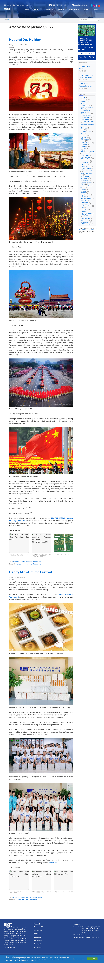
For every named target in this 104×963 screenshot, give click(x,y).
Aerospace (85, 202)
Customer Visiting (86, 116)
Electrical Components (87, 121)
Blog (85, 9)
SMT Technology (86, 198)
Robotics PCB (86, 218)
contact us (52, 863)
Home (27, 9)
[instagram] (11, 947)
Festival (29, 561)
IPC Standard (85, 139)
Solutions (83, 200)
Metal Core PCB (85, 142)
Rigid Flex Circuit (86, 195)
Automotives (85, 204)
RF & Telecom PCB (87, 215)
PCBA (82, 184)
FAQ (82, 130)
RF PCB (83, 193)
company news (19, 561)
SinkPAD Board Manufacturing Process (85, 86)
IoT (83, 207)
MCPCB (62, 518)
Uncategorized (22, 564)
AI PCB (83, 98)
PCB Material (85, 177)
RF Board (83, 191)
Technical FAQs (86, 131)
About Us (37, 9)
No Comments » (36, 564)
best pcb (83, 100)
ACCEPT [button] (92, 959)
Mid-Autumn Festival (34, 897)
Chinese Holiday (85, 114)
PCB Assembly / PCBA (88, 152)
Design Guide (73, 9)
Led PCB (84, 144)
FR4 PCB (54, 518)
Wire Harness (38, 947)
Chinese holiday (19, 897)
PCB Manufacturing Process (84, 69)
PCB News (84, 178)
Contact (95, 9)
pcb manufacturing (86, 170)
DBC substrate (85, 117)
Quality (60, 9)
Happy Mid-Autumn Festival (30, 572)
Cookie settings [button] (78, 959)
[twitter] (8, 947)
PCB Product (85, 180)
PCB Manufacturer (86, 159)
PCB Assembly (86, 168)
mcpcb (83, 141)
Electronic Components (88, 124)
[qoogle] (14, 947)
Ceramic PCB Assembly (85, 111)
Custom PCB (86, 162)
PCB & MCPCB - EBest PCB (87, 230)
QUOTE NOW (87, 53)
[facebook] (5, 947)
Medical (84, 211)
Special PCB (84, 220)
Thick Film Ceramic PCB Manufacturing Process (86, 77)
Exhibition (84, 128)
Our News (20, 900)
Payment (83, 148)
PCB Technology (86, 182)
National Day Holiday (25, 39)
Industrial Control (87, 206)
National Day (37, 561)
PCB (82, 150)
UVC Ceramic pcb (86, 224)
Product (48, 9)
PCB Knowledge (85, 157)
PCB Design (84, 155)
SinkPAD (83, 196)
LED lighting (85, 209)
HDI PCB (83, 137)
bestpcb (83, 101)
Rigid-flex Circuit (20, 521)
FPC (82, 133)
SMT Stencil (37, 944)
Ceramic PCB (85, 105)
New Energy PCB (87, 213)
